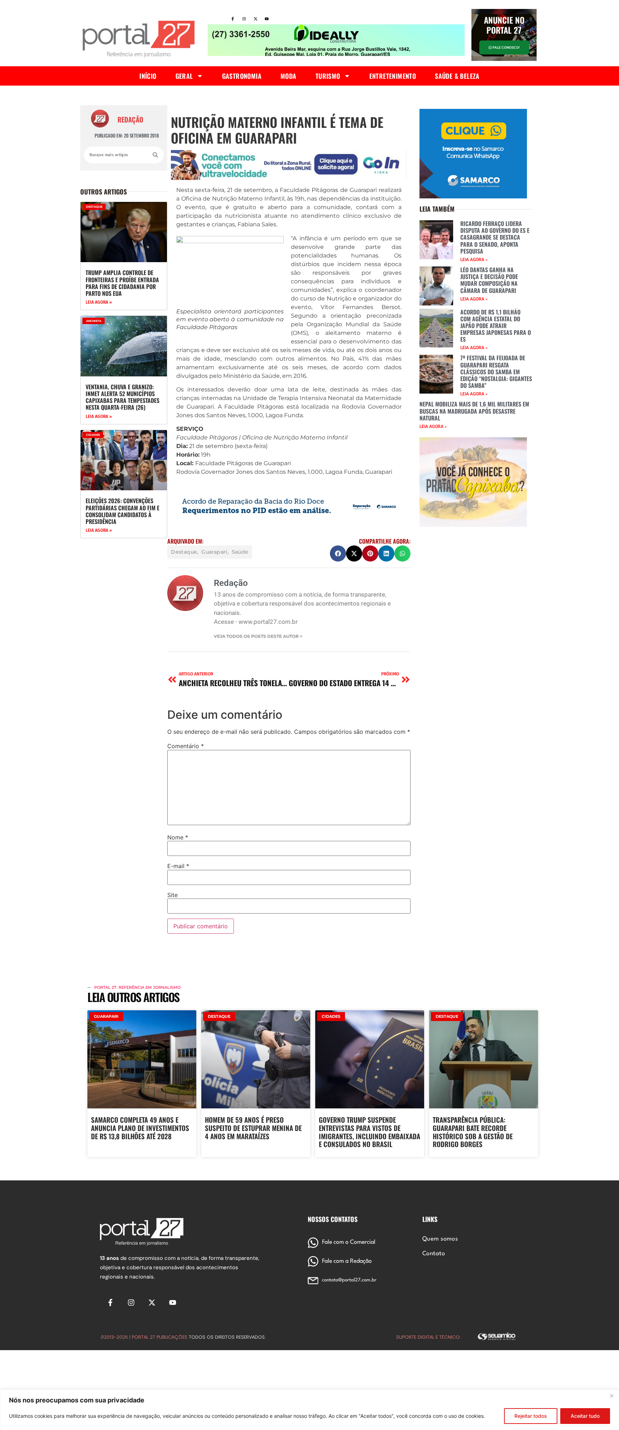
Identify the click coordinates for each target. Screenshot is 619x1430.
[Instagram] (244, 19)
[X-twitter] (255, 19)
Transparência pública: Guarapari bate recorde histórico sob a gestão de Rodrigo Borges (473, 1131)
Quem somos (440, 1239)
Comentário (185, 746)
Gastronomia (241, 76)
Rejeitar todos (530, 1416)
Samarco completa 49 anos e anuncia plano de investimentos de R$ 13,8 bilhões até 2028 (140, 1127)
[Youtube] (267, 19)
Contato (433, 1253)
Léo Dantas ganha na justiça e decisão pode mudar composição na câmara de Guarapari (489, 280)
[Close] (611, 1395)
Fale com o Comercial (348, 1242)
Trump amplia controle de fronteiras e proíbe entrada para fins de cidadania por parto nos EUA (122, 283)
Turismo (328, 76)
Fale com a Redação (347, 1261)
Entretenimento (392, 76)
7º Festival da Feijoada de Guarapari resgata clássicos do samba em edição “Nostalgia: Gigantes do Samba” (496, 371)
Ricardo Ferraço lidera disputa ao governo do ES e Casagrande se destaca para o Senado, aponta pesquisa (494, 237)
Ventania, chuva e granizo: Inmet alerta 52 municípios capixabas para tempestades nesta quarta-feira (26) (122, 397)
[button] (338, 553)
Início (147, 76)
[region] (309, 1410)
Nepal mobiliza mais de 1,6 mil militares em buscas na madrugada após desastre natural (474, 411)
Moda (288, 76)
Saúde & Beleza (457, 76)
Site (172, 895)
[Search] (155, 154)
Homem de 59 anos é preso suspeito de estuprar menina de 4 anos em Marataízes (253, 1127)
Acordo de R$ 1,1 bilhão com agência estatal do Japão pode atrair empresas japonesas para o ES (495, 326)
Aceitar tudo (585, 1416)
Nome (177, 837)
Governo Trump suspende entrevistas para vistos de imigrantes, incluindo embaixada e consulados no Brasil (369, 1131)
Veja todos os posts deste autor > (258, 636)
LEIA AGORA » (99, 302)
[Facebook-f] (232, 19)
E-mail (178, 866)
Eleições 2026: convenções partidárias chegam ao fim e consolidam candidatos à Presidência (122, 511)
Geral (184, 76)
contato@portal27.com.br (349, 1280)
